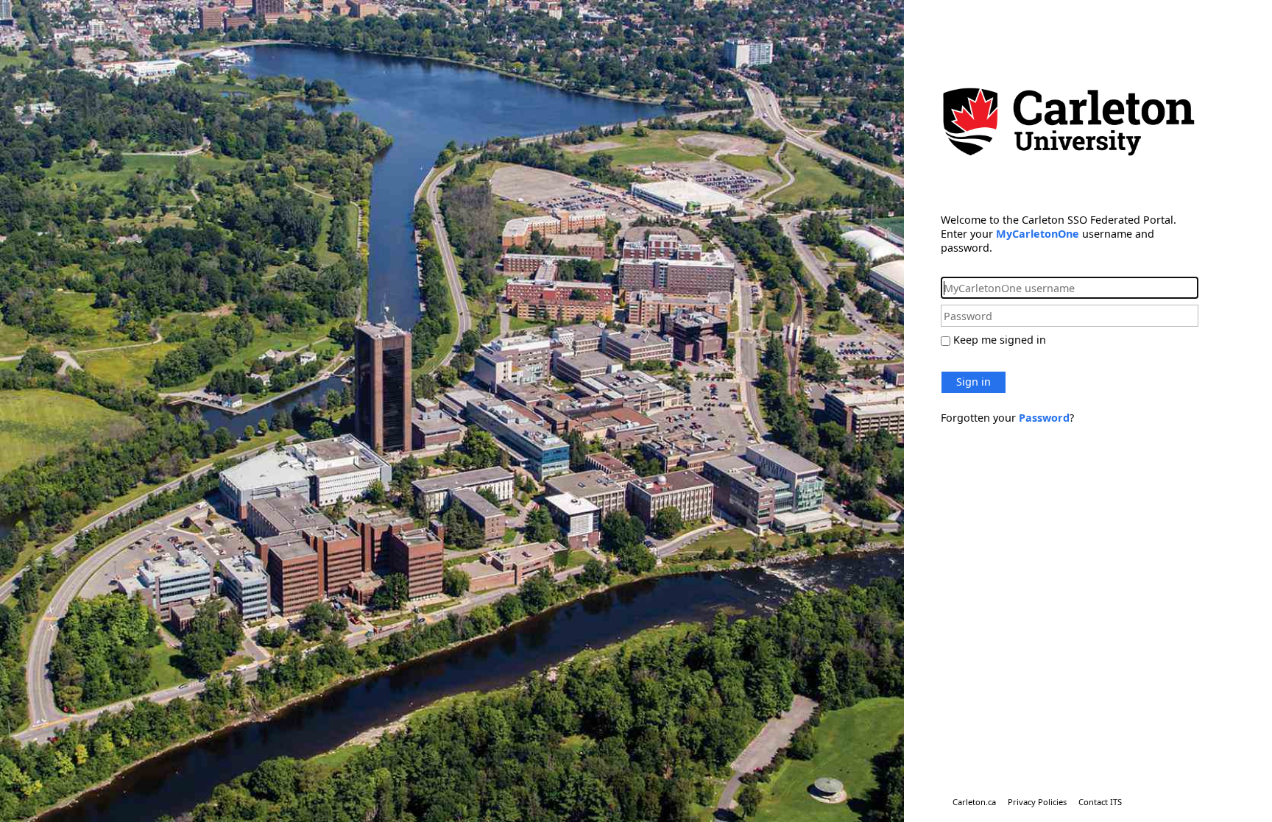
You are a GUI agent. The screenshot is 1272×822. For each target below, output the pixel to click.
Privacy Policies (1037, 801)
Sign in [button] (973, 382)
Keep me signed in (999, 340)
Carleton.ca (974, 801)
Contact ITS (1100, 801)
